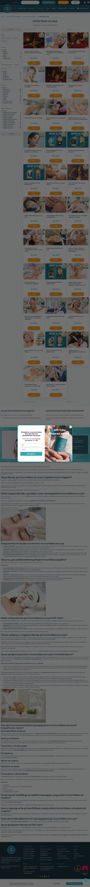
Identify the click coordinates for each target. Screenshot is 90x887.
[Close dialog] (70, 427)
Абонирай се (31, 454)
